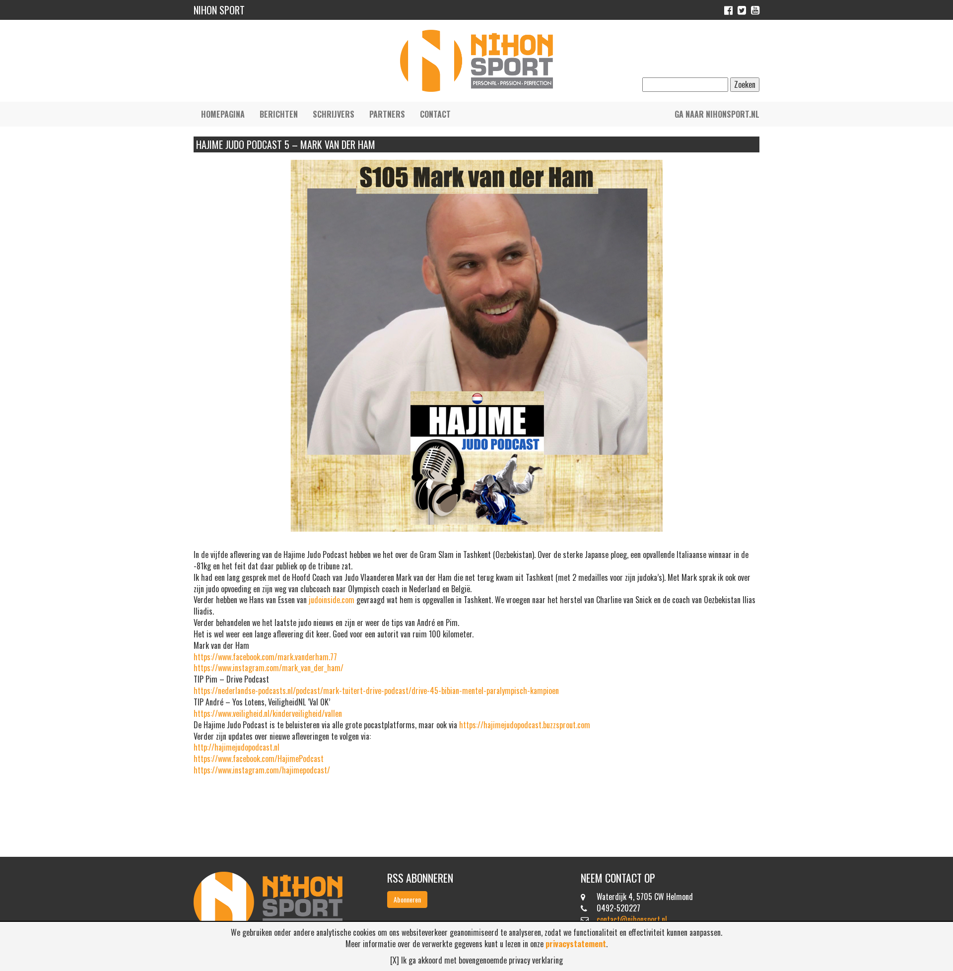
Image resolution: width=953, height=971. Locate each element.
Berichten (279, 114)
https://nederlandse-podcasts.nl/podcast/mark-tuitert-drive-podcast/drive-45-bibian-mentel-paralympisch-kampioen (376, 690)
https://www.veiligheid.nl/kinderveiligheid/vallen (268, 713)
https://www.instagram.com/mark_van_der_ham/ (268, 668)
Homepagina (223, 114)
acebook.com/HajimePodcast (280, 758)
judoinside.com (331, 600)
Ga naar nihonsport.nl (717, 114)
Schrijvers (333, 114)
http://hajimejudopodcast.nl (236, 747)
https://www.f (215, 758)
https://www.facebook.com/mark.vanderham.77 (265, 657)
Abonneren (407, 899)
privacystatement (575, 944)
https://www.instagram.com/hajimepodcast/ (262, 770)
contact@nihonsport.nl (632, 919)
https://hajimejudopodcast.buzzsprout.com (524, 725)
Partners (387, 114)
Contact (435, 114)
